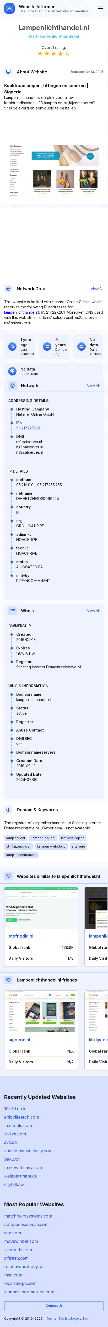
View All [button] (97, 289)
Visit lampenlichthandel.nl (53, 36)
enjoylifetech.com (21, 1117)
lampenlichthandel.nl (21, 312)
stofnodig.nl (21, 936)
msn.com (13, 1275)
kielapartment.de (20, 1176)
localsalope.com (20, 1283)
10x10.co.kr (15, 1108)
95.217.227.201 (28, 428)
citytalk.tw (14, 1184)
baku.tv (11, 1159)
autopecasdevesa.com (26, 1224)
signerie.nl (19, 1039)
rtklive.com (15, 1133)
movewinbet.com (21, 1241)
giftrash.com (16, 1258)
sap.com (12, 1232)
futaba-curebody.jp (23, 1266)
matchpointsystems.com (28, 1216)
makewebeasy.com (23, 1167)
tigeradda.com (18, 1249)
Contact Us (54, 1306)
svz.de (10, 1142)
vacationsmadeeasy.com (28, 1150)
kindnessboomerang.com (29, 1291)
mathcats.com (18, 1125)
